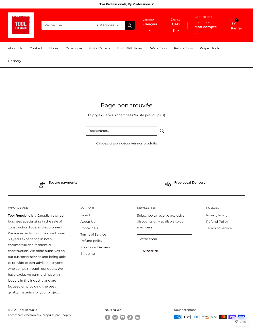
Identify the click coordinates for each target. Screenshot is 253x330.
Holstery (14, 61)
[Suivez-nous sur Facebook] (107, 317)
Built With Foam (130, 48)
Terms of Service (93, 234)
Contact (36, 48)
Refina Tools (183, 48)
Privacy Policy (217, 215)
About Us (15, 48)
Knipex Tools (210, 48)
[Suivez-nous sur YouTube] (122, 317)
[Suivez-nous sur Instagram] (115, 317)
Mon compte (205, 27)
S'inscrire (150, 251)
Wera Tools (158, 48)
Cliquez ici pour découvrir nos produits (126, 143)
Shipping (87, 254)
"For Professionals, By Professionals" (126, 4)
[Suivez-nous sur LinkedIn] (137, 317)
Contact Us (89, 228)
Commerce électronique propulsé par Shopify (39, 315)
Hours (54, 48)
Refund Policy (217, 221)
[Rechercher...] (162, 131)
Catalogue (74, 48)
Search (85, 215)
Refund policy (91, 241)
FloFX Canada (99, 48)
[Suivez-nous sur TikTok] (130, 317)
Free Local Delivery (95, 247)
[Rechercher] (130, 25)
